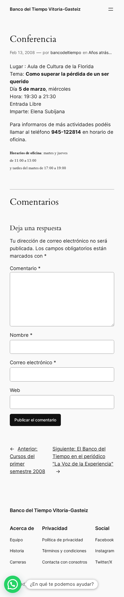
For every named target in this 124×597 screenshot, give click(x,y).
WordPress (47, 583)
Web (15, 390)
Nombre (21, 335)
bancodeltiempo (65, 52)
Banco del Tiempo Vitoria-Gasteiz (45, 9)
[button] (12, 584)
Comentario (25, 268)
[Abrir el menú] (110, 9)
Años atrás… (100, 52)
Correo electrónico (33, 362)
